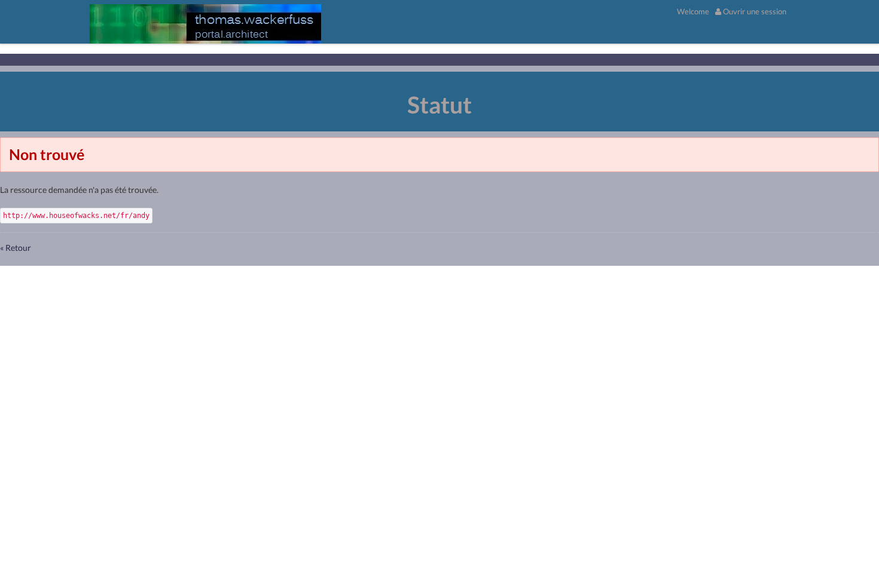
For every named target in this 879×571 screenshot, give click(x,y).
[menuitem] (693, 11)
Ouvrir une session (753, 11)
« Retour (15, 247)
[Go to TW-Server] (205, 24)
